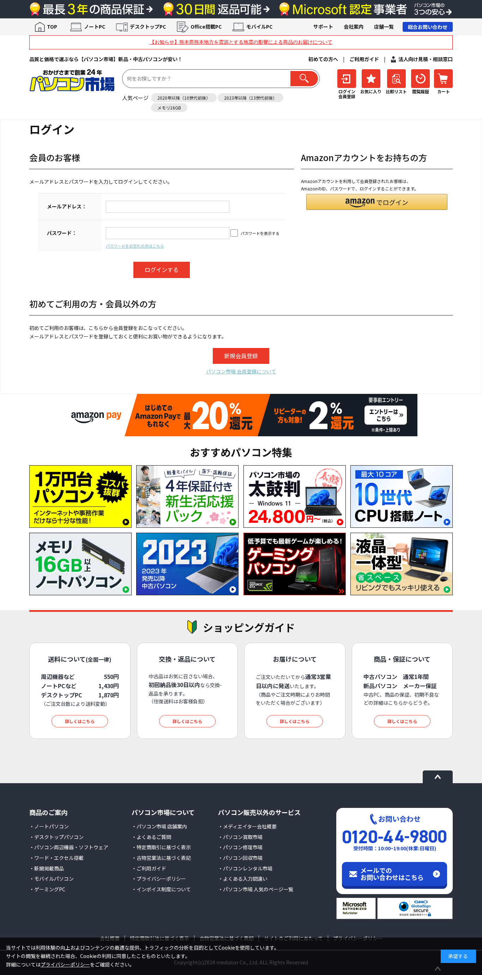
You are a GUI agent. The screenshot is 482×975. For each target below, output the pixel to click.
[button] (376, 202)
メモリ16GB (169, 108)
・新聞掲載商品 (46, 868)
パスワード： (62, 232)
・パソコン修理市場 (240, 847)
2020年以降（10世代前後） (183, 98)
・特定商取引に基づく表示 (161, 847)
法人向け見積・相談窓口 (425, 59)
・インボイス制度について (161, 889)
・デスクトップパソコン (56, 836)
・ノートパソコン (49, 826)
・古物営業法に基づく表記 (161, 857)
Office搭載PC (206, 26)
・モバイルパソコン (51, 878)
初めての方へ (323, 59)
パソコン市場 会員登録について (241, 371)
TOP (52, 26)
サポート (323, 26)
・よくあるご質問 (151, 836)
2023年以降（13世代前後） (250, 98)
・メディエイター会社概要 (247, 826)
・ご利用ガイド (149, 868)
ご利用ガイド (364, 59)
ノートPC (94, 26)
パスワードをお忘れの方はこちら (135, 246)
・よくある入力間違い (242, 878)
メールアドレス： (66, 206)
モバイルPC (259, 26)
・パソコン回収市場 (240, 857)
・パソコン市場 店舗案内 (159, 826)
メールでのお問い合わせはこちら (392, 873)
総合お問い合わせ (427, 26)
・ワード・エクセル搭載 (56, 857)
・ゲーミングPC (47, 889)
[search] (304, 78)
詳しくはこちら (80, 721)
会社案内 (353, 26)
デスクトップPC (148, 26)
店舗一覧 (384, 26)
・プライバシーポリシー (159, 878)
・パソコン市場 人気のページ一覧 (255, 889)
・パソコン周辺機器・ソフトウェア (68, 847)
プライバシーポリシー (65, 964)
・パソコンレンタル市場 (245, 868)
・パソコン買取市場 (240, 836)
